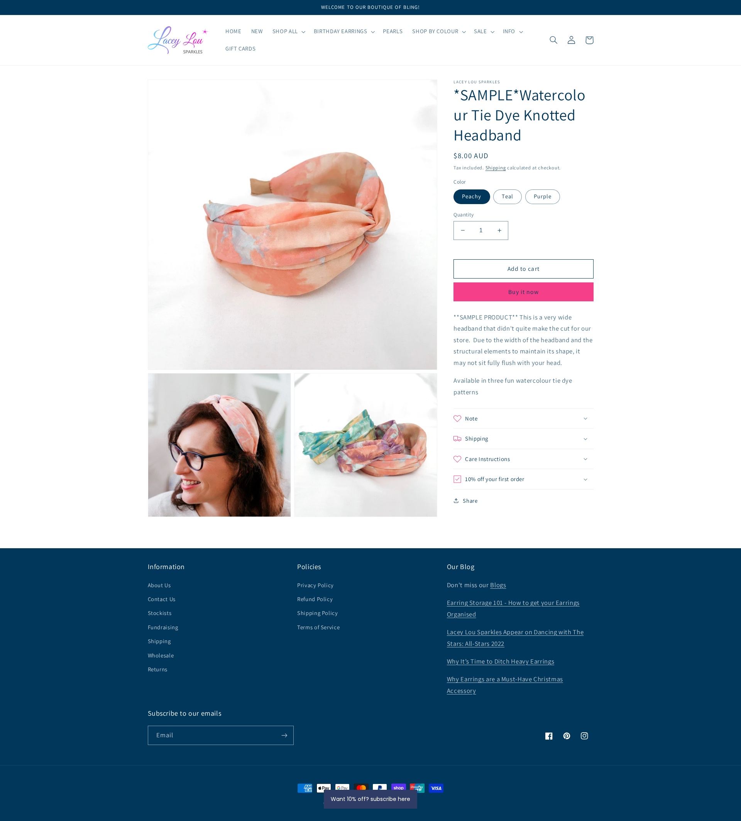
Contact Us (162, 599)
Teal (507, 196)
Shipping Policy (317, 613)
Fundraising (163, 627)
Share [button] (470, 500)
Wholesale (161, 655)
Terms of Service (318, 627)
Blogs (498, 585)
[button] (288, 31)
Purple (543, 196)
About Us (159, 585)
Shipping (496, 167)
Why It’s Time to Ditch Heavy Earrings (500, 661)
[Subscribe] (284, 735)
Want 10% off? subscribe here (370, 799)
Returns (157, 669)
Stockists (160, 613)
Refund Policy (315, 599)
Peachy (471, 196)
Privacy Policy (315, 585)
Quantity (463, 214)
